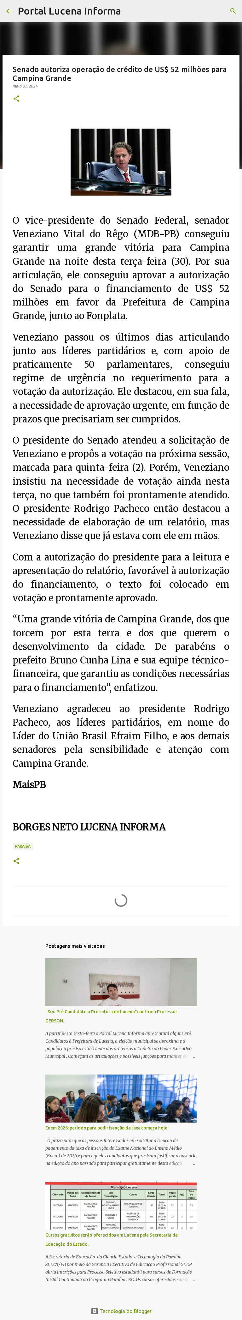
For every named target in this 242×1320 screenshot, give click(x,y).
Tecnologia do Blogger (125, 1311)
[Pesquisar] (130, 11)
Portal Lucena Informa (69, 10)
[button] (16, 99)
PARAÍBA (23, 846)
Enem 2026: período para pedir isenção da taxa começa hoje (106, 1127)
